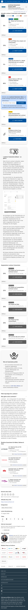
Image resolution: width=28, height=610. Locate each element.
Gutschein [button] (10, 15)
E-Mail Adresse (5, 100)
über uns (18, 603)
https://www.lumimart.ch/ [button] (7, 502)
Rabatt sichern (18, 50)
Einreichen (6, 530)
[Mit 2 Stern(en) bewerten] (5, 494)
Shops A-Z (10, 566)
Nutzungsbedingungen (7, 579)
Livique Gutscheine (18, 454)
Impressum (4, 576)
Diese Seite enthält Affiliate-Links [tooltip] (20, 11)
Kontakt (3, 574)
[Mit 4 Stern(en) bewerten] (10, 494)
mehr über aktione (15, 385)
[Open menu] (26, 1)
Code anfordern (18, 69)
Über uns (3, 571)
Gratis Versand (18, 120)
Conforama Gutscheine (17, 465)
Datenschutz (4, 582)
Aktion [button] (18, 15)
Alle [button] (3, 15)
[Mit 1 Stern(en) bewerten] (2, 494)
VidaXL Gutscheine (18, 485)
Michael (11, 535)
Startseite (3, 566)
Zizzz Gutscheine (18, 475)
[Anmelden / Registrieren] (23, 1)
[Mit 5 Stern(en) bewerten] (13, 494)
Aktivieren (21, 102)
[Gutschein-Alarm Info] (25, 98)
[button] (3, 7)
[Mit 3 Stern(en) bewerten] (7, 494)
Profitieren (18, 138)
